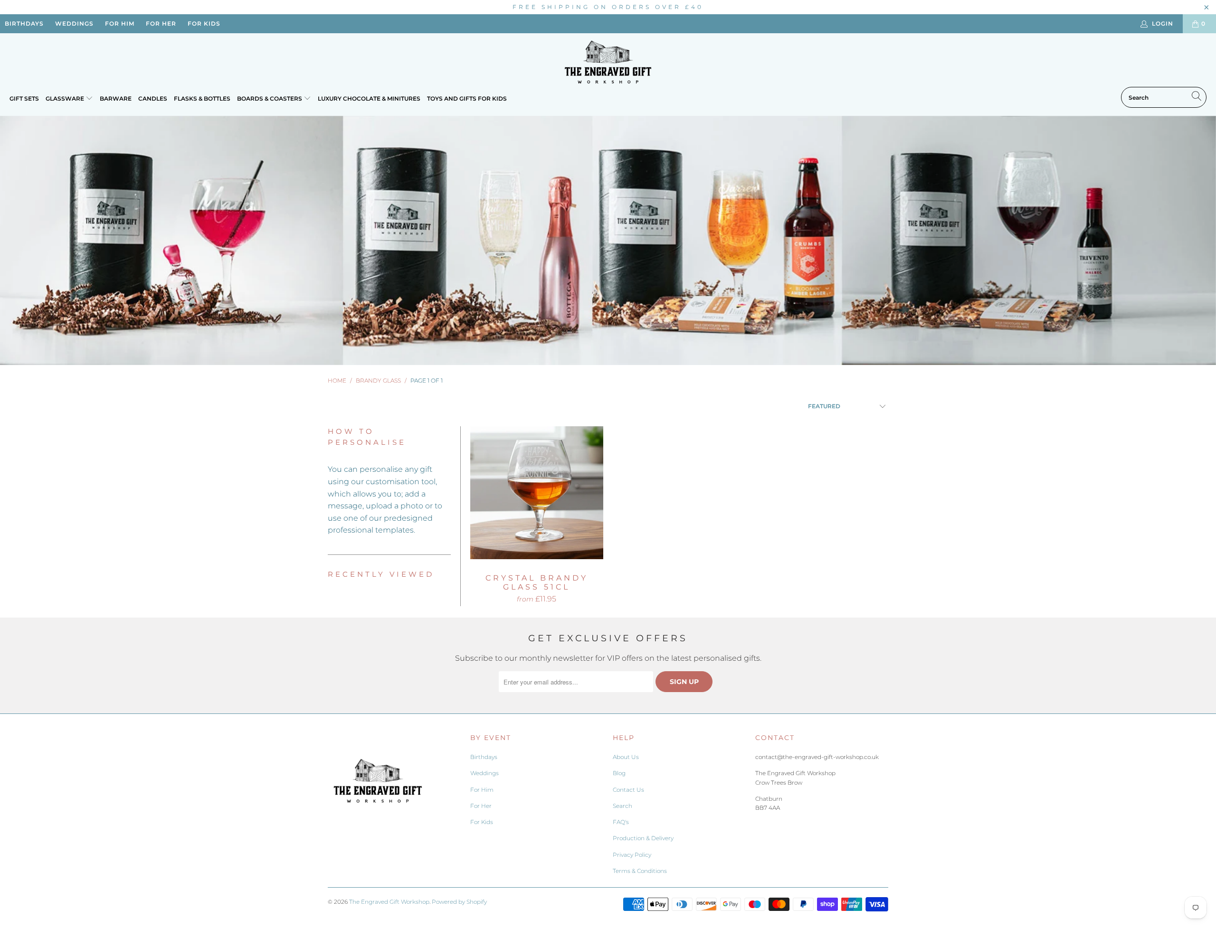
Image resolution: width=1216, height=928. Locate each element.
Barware (116, 98)
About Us (626, 756)
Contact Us (628, 789)
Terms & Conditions (640, 870)
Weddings (484, 773)
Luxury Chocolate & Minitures (369, 98)
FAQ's (621, 821)
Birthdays (483, 756)
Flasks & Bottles (202, 98)
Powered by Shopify (459, 901)
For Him (482, 789)
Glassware (66, 98)
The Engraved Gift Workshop (389, 901)
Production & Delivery (643, 838)
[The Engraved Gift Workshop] (608, 62)
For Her (481, 805)
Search (622, 805)
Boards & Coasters (270, 98)
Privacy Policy (632, 854)
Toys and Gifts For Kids (467, 98)
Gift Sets (24, 98)
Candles (152, 98)
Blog (619, 773)
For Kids (481, 821)
